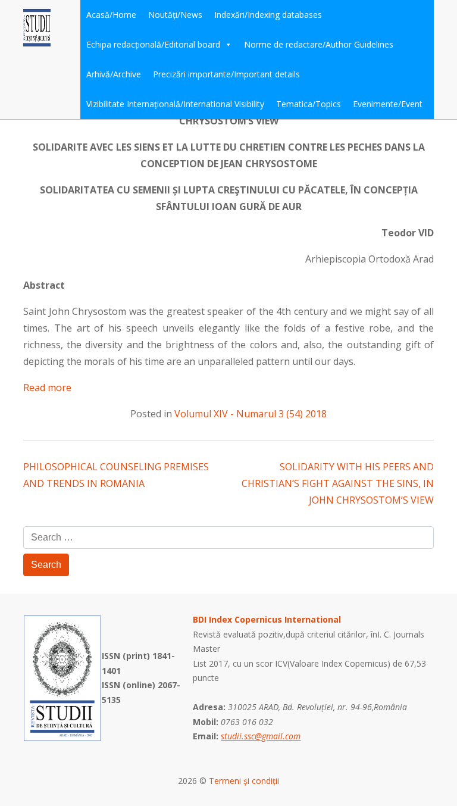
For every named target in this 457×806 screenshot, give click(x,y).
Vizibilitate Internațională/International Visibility (175, 104)
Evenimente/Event (387, 104)
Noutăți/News (175, 14)
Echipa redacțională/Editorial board (153, 44)
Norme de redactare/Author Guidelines (318, 44)
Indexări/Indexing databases (268, 14)
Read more (47, 387)
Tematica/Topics (308, 104)
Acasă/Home (111, 14)
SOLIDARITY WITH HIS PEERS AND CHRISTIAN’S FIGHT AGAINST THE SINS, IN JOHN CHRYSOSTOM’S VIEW (338, 483)
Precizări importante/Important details (226, 74)
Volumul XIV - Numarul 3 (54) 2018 (250, 413)
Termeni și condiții (244, 780)
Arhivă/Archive (113, 74)
